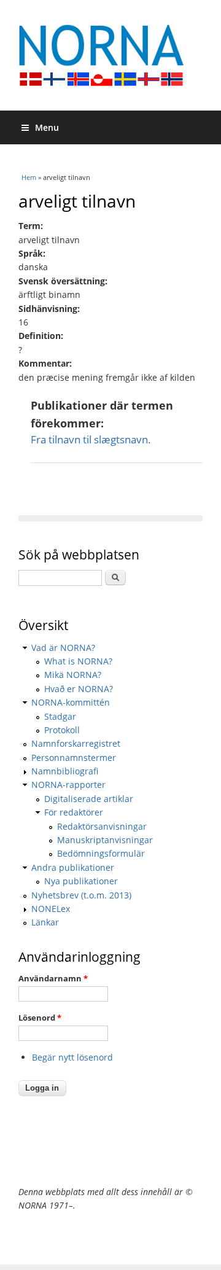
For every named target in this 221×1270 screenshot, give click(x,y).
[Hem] (110, 55)
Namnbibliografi (64, 771)
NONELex (50, 908)
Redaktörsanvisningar (102, 826)
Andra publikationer (72, 867)
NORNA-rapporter (68, 784)
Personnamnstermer (73, 757)
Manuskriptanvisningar (105, 840)
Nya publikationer (81, 881)
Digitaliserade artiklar (88, 798)
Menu (47, 127)
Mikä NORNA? (72, 674)
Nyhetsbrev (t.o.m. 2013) (81, 895)
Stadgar (60, 716)
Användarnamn (53, 978)
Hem (28, 177)
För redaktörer (73, 812)
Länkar (45, 922)
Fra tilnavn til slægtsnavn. (91, 439)
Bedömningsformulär (101, 853)
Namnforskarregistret (75, 743)
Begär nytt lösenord (72, 1057)
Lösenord (39, 1017)
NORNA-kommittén (70, 702)
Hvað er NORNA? (78, 689)
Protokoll (62, 730)
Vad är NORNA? (63, 647)
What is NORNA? (78, 661)
